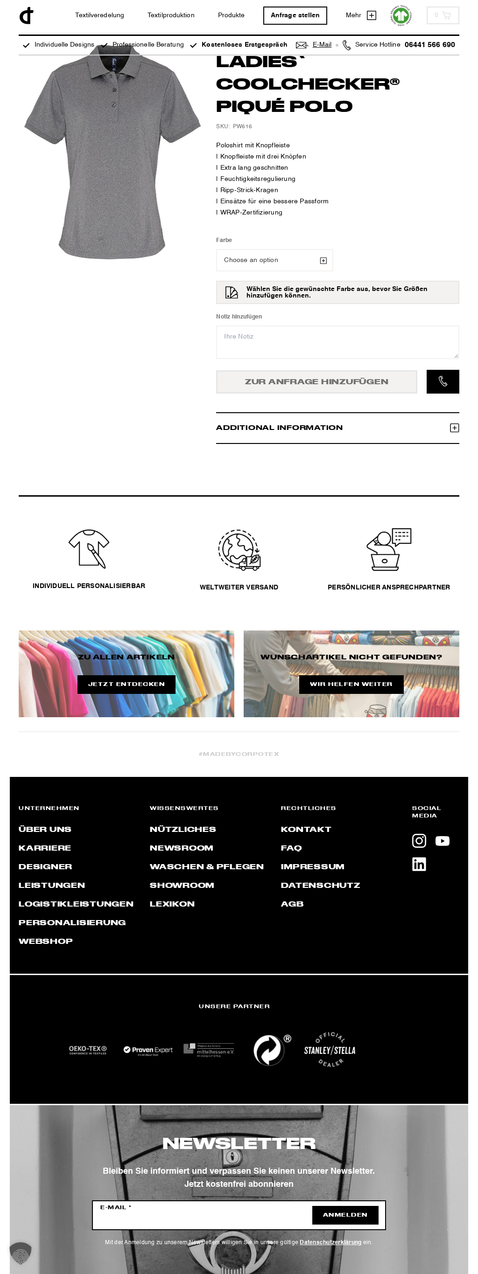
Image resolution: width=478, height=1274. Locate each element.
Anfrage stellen (295, 15)
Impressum (312, 867)
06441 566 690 (430, 45)
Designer (45, 867)
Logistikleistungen (76, 904)
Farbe (224, 240)
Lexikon (172, 904)
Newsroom (181, 848)
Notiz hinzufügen (239, 317)
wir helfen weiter (351, 684)
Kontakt (306, 830)
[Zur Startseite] (27, 15)
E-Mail (116, 1207)
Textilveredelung (99, 15)
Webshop (46, 942)
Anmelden (345, 1215)
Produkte (231, 15)
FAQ (291, 848)
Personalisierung (72, 923)
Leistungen (52, 886)
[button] (20, 1253)
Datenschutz (320, 886)
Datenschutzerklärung (330, 1243)
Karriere (45, 848)
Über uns (45, 830)
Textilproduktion (171, 15)
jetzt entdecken (126, 684)
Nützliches (183, 830)
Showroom (182, 886)
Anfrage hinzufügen (317, 382)
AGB (292, 904)
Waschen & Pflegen (207, 867)
